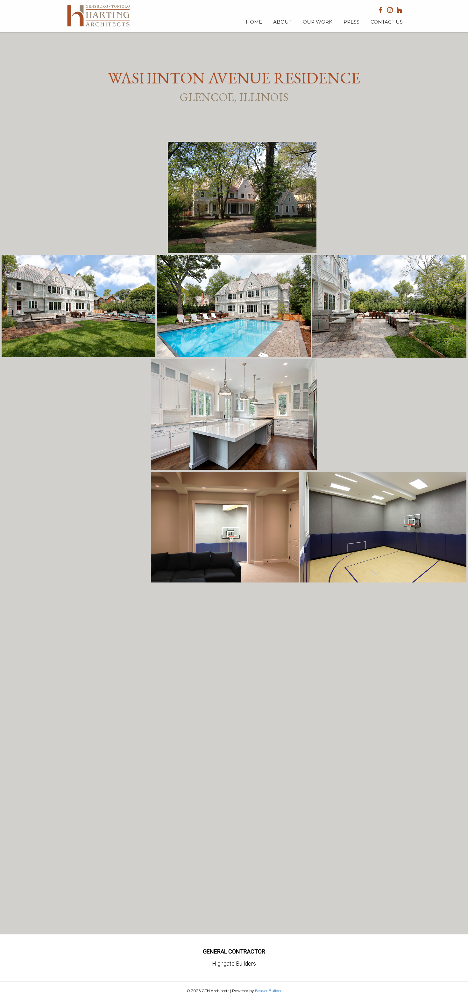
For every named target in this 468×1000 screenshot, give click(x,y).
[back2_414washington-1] (78, 306)
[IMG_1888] (75, 527)
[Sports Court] (225, 527)
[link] (254, 21)
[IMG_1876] (392, 414)
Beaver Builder (268, 990)
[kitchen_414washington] (234, 414)
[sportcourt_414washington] (383, 527)
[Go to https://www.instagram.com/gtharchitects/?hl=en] (390, 10)
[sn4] (84, 197)
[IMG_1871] (75, 414)
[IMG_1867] (234, 758)
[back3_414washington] (389, 306)
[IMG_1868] (392, 197)
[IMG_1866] (242, 197)
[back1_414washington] (234, 306)
